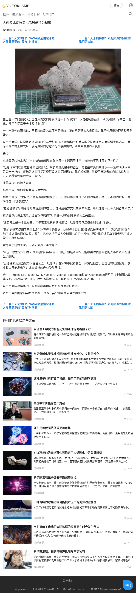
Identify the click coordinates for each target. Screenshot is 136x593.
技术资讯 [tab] (18, 14)
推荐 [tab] (6, 14)
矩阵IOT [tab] (48, 14)
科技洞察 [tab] (33, 14)
